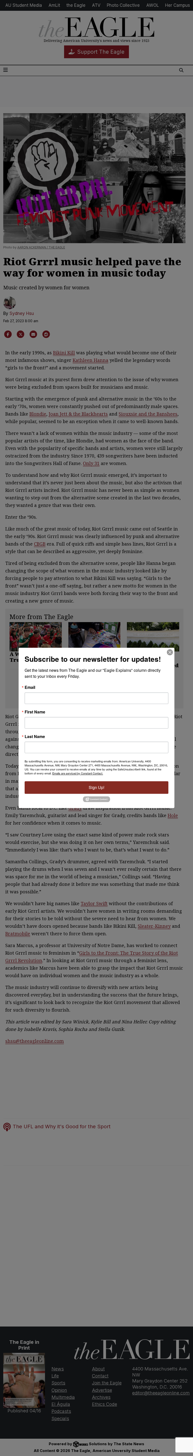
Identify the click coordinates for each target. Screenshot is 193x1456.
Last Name (35, 737)
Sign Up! (96, 787)
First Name (35, 712)
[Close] (170, 652)
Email (30, 687)
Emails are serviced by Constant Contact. (77, 773)
